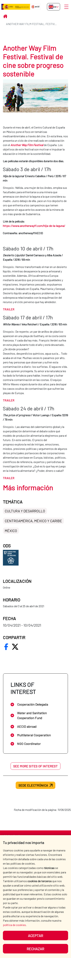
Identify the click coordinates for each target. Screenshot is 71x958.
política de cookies (14, 925)
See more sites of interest (35, 766)
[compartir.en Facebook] (6, 646)
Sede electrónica (33, 785)
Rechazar (35, 948)
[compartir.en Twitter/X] (15, 646)
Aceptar (35, 935)
